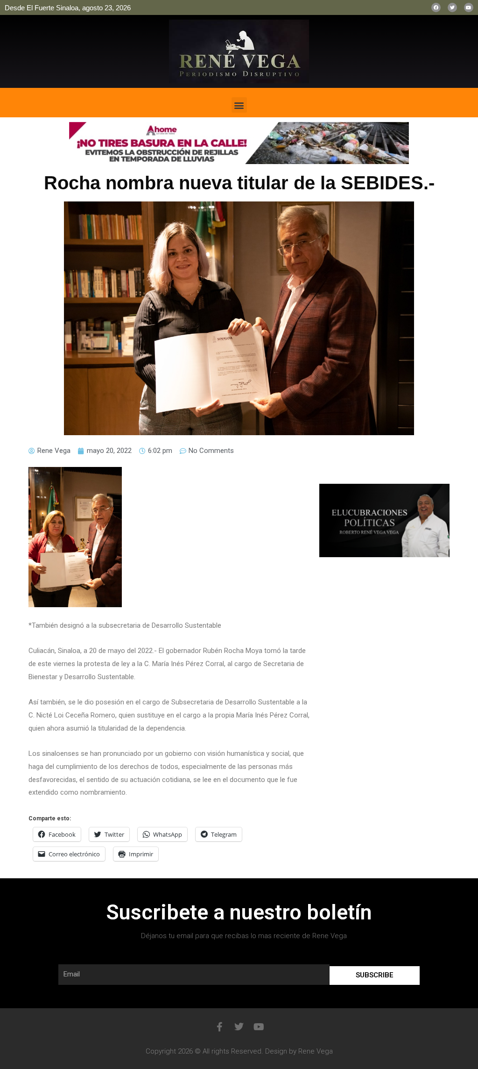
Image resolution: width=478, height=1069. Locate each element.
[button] (239, 105)
